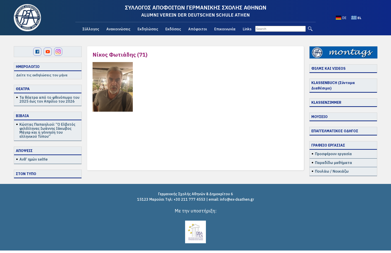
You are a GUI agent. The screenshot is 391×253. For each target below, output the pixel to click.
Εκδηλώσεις (148, 29)
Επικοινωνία (225, 29)
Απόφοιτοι (197, 29)
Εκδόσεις (173, 29)
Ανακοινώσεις (118, 29)
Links (247, 29)
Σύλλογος (90, 29)
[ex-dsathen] (27, 17)
